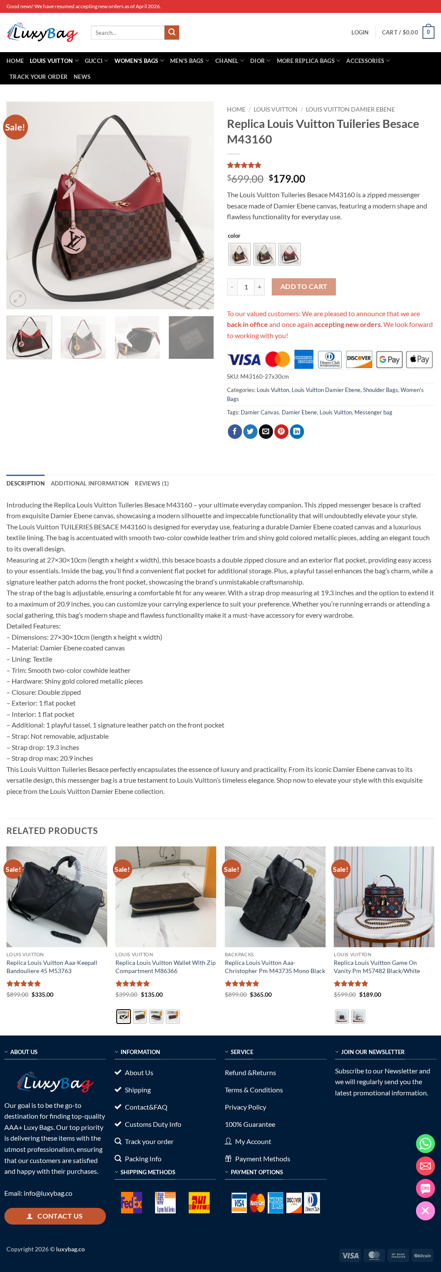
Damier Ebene (299, 412)
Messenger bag (373, 412)
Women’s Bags (136, 60)
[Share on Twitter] (250, 431)
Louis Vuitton (51, 60)
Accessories (365, 60)
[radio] (239, 254)
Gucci (93, 60)
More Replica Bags (306, 60)
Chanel (227, 60)
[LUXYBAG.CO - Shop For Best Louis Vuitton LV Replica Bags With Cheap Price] (42, 32)
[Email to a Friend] (266, 431)
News (82, 76)
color (234, 236)
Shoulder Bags (380, 389)
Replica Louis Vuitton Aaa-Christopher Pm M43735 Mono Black (275, 966)
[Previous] (21, 205)
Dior (257, 60)
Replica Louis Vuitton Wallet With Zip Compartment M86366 (165, 966)
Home (15, 60)
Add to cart (304, 286)
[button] (360, 32)
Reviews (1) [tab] (152, 483)
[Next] (199, 205)
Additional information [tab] (90, 483)
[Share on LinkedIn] (297, 431)
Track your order (38, 76)
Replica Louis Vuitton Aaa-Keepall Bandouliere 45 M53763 (51, 966)
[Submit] (172, 32)
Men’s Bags (187, 60)
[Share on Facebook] (235, 431)
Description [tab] (25, 483)
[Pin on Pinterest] (281, 431)
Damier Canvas (260, 412)
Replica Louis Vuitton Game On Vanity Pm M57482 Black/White (377, 966)
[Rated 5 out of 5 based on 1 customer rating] (331, 165)
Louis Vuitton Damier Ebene (350, 109)
